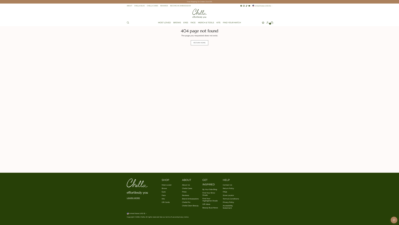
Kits (163, 199)
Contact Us (227, 185)
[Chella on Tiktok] (247, 6)
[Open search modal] (128, 23)
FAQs (225, 192)
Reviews (185, 195)
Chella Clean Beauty (190, 206)
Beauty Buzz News (210, 208)
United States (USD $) (263, 6)
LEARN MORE (133, 198)
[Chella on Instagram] (244, 6)
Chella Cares (187, 188)
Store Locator (228, 195)
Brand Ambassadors (190, 199)
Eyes (164, 192)
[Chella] (199, 13)
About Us (186, 185)
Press (184, 192)
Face (164, 195)
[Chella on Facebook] (241, 6)
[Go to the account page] (267, 23)
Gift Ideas (206, 204)
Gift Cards (166, 202)
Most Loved (166, 185)
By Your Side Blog (209, 189)
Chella (142, 217)
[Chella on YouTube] (249, 6)
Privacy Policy (228, 202)
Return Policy (228, 188)
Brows (164, 188)
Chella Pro (186, 202)
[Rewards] (262, 23)
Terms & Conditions (231, 199)
